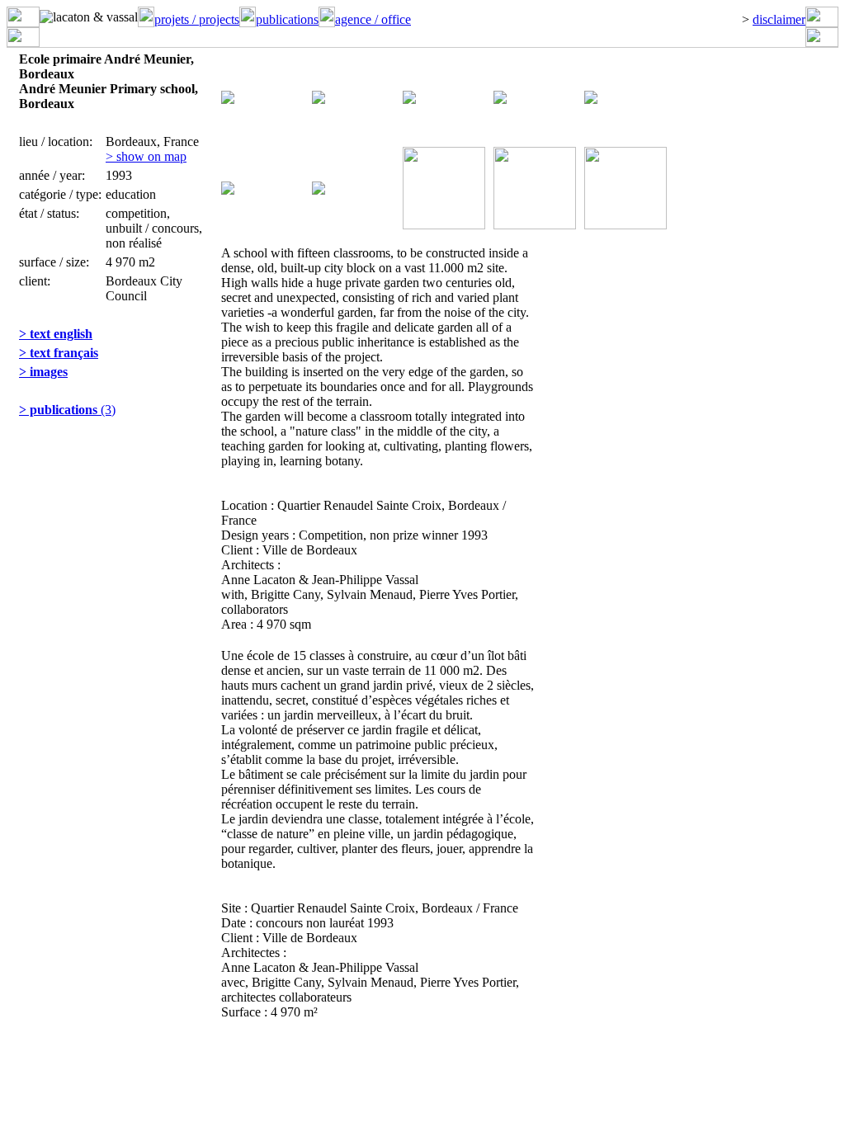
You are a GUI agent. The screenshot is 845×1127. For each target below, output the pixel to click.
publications (287, 19)
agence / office (373, 19)
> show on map (146, 156)
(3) (67, 410)
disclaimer (779, 19)
